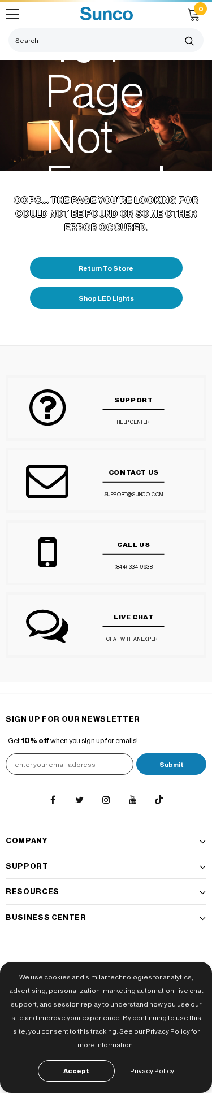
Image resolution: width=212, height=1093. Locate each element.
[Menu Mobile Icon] (12, 14)
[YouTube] (132, 800)
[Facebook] (52, 800)
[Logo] (106, 14)
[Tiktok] (159, 800)
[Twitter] (79, 800)
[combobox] (91, 40)
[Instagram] (106, 800)
